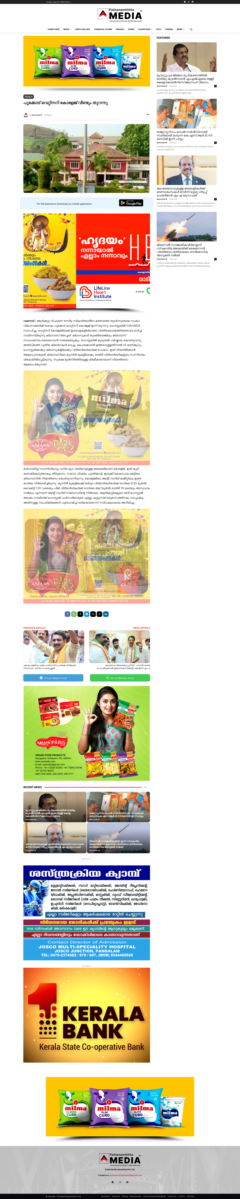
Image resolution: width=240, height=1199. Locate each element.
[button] (191, 29)
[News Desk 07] (26, 115)
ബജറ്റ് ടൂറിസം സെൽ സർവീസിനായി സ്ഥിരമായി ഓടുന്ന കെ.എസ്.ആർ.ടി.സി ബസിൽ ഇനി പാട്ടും (116, 814)
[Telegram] (185, 2)
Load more (86, 859)
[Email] (93, 614)
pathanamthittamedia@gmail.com (126, 1175)
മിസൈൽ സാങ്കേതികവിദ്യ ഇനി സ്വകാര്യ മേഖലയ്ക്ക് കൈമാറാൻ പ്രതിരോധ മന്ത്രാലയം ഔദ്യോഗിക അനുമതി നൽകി (115, 844)
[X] (188, 2)
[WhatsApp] (74, 614)
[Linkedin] (106, 614)
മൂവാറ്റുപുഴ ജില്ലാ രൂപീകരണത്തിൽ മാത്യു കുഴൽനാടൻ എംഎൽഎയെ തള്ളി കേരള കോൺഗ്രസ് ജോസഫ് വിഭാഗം (50, 813)
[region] (86, 64)
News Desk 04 (94, 819)
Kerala (28, 96)
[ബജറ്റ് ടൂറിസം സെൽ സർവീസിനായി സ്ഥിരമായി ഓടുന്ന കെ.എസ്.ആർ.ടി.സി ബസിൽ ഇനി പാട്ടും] (118, 811)
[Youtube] (192, 2)
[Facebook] (67, 614)
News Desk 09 (31, 819)
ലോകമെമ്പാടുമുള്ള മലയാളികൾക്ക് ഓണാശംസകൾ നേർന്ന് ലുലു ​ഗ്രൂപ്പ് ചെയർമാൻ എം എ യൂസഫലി (55, 845)
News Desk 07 (37, 115)
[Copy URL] (99, 614)
